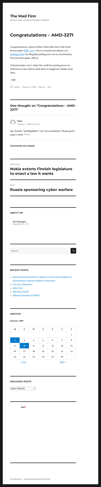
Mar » (63, 362)
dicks (49, 87)
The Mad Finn (23, 16)
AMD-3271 (29, 50)
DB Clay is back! (21, 291)
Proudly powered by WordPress (37, 479)
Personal (41, 87)
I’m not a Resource (22, 284)
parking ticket (17, 54)
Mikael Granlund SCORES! (26, 295)
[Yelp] (23, 407)
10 (24, 345)
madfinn (17, 87)
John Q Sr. (18, 288)
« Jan (23, 362)
